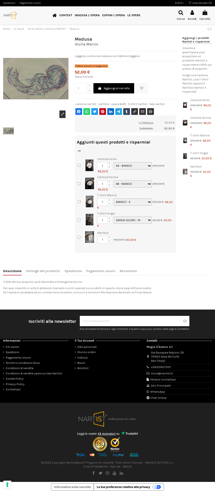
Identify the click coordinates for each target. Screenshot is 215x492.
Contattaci (13, 389)
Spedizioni (9, 2)
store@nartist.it (162, 373)
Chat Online (158, 398)
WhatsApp (157, 392)
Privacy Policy (15, 384)
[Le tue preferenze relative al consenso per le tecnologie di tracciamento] (7, 485)
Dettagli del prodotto (43, 271)
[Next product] (211, 29)
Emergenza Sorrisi (69, 282)
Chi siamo (12, 347)
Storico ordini (86, 352)
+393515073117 (161, 367)
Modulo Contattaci (163, 379)
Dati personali (87, 347)
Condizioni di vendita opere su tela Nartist (34, 373)
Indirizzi (82, 357)
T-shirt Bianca (107, 195)
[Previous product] (208, 29)
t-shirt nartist (137, 104)
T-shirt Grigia (199, 153)
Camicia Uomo (107, 159)
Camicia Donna (107, 177)
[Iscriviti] (185, 321)
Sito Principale (161, 385)
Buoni (81, 363)
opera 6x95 (118, 104)
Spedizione (73, 271)
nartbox (103, 104)
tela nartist (157, 104)
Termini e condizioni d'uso (23, 363)
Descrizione (12, 271)
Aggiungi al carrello (117, 88)
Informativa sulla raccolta (72, 487)
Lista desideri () (202, 2)
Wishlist (83, 368)
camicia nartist (85, 104)
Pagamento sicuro (30, 2)
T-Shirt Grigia (106, 213)
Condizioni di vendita (19, 368)
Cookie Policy (15, 378)
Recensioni (128, 271)
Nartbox (103, 233)
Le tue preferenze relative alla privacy (123, 487)
